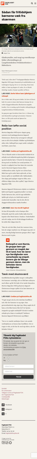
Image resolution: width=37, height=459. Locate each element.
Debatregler (5, 399)
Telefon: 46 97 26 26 (8, 431)
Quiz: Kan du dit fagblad (15, 208)
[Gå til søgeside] (32, 3)
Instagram (9, 409)
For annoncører (7, 390)
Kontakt (4, 388)
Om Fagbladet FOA (8, 395)
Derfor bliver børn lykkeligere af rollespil (18, 95)
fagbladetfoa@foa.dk (12, 433)
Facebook (9, 405)
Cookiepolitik (6, 397)
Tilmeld (18, 377)
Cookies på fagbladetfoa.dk (17, 151)
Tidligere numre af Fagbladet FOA (12, 393)
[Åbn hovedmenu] (35, 4)
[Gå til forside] (16, 3)
